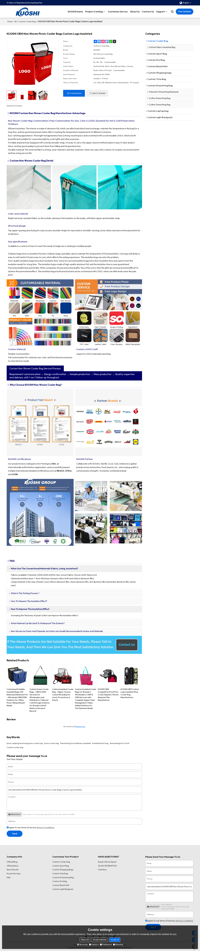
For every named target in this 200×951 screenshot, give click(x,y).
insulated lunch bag (100, 743)
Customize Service (118, 11)
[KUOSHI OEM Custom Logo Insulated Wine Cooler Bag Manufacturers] (131, 675)
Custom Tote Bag (60, 873)
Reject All (85, 940)
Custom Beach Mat (60, 885)
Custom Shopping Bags (62, 869)
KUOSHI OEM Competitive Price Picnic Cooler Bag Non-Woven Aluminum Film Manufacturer (108, 694)
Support (160, 11)
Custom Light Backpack (62, 889)
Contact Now (75, 93)
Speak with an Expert (107, 862)
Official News (12, 866)
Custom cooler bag (15, 747)
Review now (80, 726)
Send (14, 833)
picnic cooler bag (51, 743)
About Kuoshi (12, 869)
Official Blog (12, 862)
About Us (135, 11)
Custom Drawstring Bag (63, 877)
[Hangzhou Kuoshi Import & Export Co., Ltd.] (28, 11)
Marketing (119, 945)
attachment (16, 814)
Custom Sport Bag (60, 866)
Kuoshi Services (14, 873)
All (16, 21)
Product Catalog (94, 11)
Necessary (83, 945)
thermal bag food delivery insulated (75, 743)
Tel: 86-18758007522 (107, 866)
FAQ (8, 877)
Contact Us (148, 11)
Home (9, 21)
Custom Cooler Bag (27, 21)
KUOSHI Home (75, 11)
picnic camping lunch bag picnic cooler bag (25, 743)
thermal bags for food (119, 743)
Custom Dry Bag (59, 881)
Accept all (115, 940)
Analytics (95, 945)
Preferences (107, 945)
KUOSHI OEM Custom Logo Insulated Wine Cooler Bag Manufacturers (130, 693)
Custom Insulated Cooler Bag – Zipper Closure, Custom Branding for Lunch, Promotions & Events (63, 694)
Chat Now (102, 869)
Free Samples (184, 11)
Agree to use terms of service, (31, 827)
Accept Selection (100, 940)
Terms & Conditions (45, 827)
